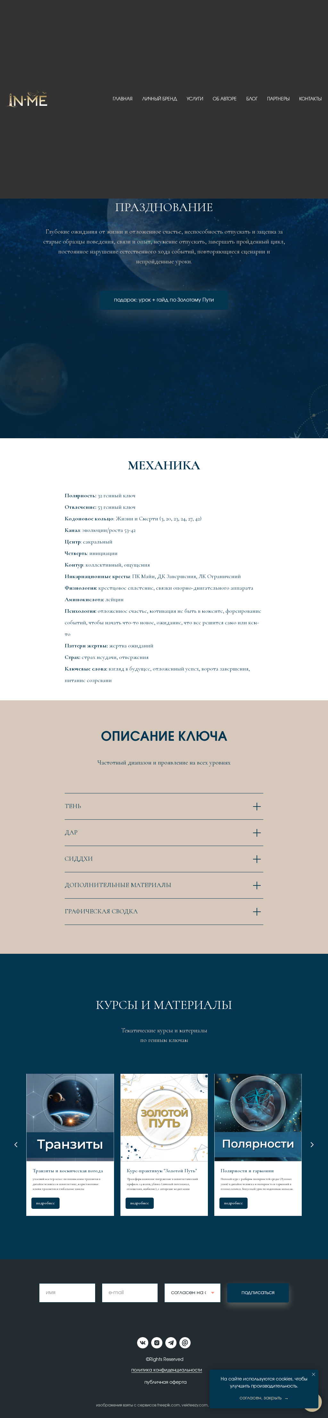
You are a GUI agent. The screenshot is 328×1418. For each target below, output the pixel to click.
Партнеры (278, 99)
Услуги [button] (195, 99)
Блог (252, 99)
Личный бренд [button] (159, 99)
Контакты (310, 99)
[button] (164, 790)
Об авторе (225, 99)
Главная (123, 99)
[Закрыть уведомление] (313, 1374)
